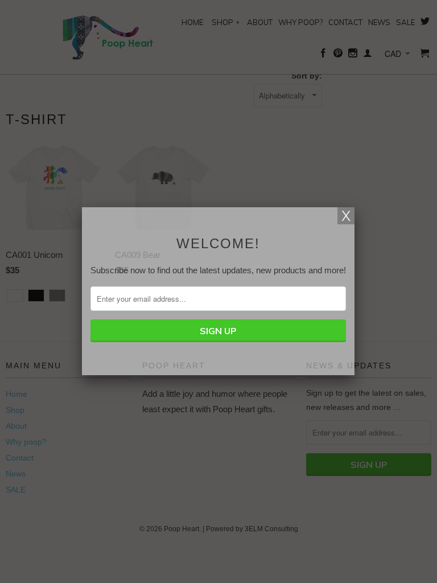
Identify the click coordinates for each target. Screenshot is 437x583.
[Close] (345, 215)
